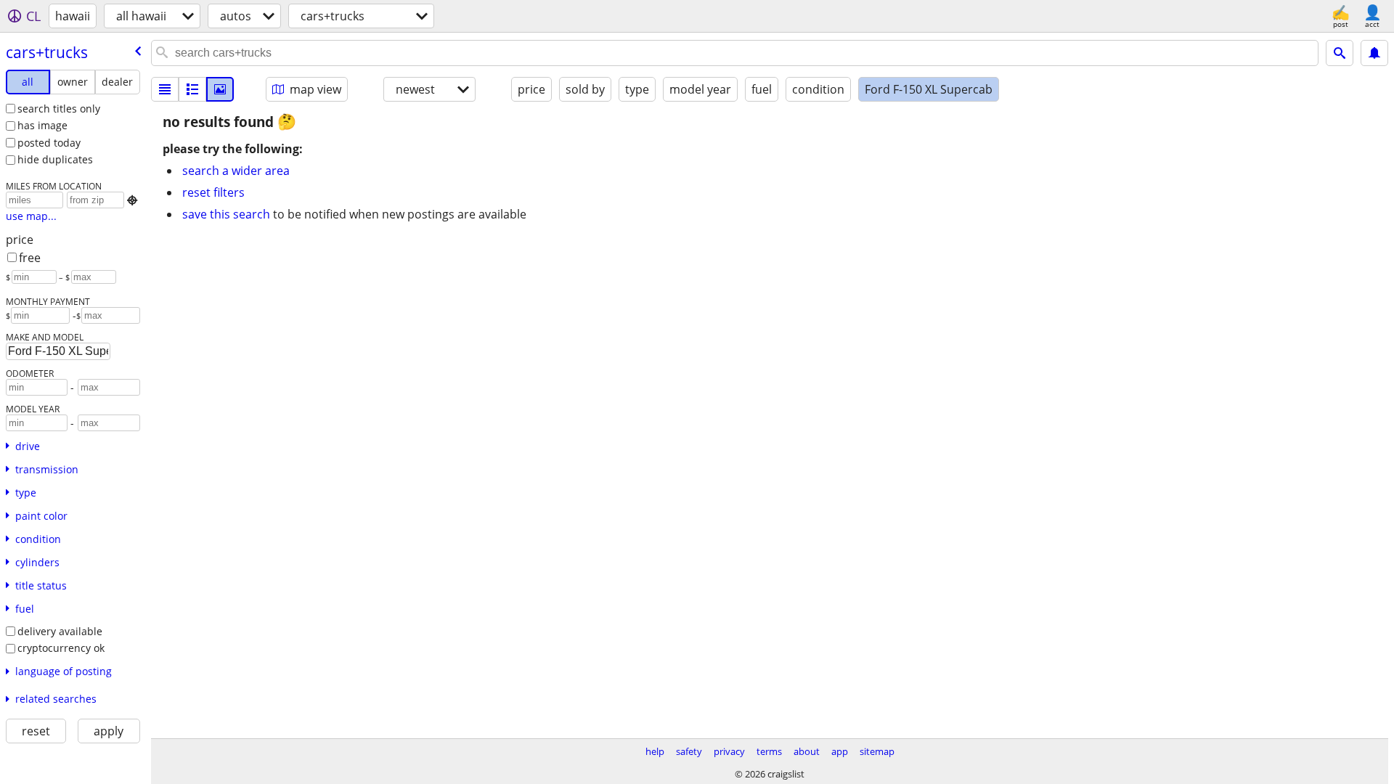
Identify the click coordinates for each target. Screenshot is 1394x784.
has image (42, 125)
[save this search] (1374, 53)
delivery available (59, 631)
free (30, 258)
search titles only (58, 108)
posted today (49, 143)
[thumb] (192, 89)
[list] (165, 89)
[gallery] (220, 89)
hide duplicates (55, 159)
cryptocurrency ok (61, 648)
